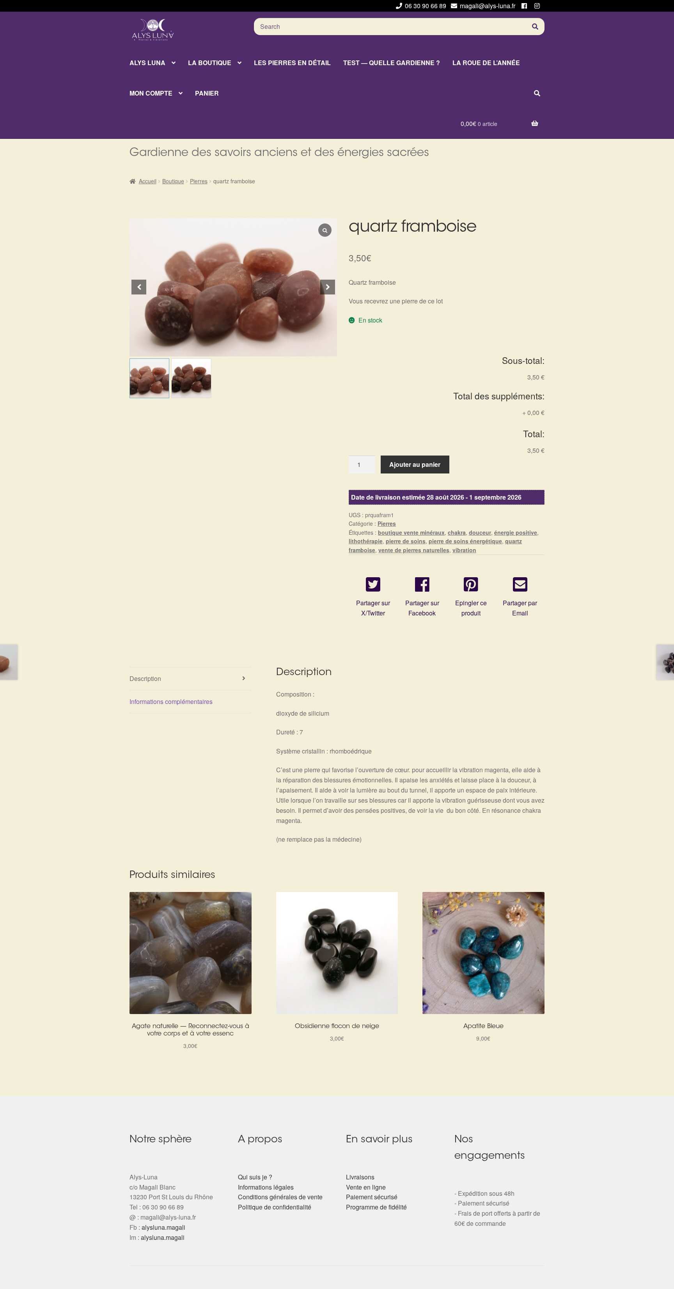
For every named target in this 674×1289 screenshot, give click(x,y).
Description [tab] (145, 678)
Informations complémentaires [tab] (171, 701)
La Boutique (209, 62)
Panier (207, 93)
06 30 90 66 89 (425, 5)
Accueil (147, 181)
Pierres (199, 181)
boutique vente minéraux (411, 532)
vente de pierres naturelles (413, 550)
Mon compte (150, 93)
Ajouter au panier (414, 464)
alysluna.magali (163, 1227)
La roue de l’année (486, 62)
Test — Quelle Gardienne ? (391, 62)
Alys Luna (147, 62)
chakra (457, 532)
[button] (327, 287)
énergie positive (515, 532)
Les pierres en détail (292, 62)
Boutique (173, 181)
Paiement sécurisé (371, 1196)
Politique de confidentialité (274, 1206)
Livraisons (360, 1176)
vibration (464, 550)
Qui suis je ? (255, 1176)
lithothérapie (366, 541)
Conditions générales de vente (280, 1196)
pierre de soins (406, 541)
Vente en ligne (366, 1187)
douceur (480, 532)
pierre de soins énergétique (465, 541)
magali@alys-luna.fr (487, 5)
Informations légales (266, 1187)
